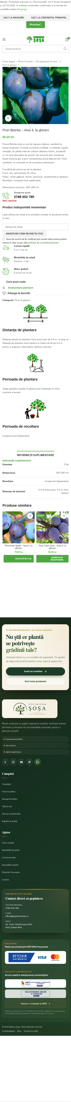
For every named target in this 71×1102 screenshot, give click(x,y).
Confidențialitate (8, 1031)
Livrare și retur (9, 857)
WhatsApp (35, 24)
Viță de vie (7, 806)
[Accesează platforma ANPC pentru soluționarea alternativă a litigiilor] (35, 983)
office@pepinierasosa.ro (16, 916)
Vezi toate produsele (35, 681)
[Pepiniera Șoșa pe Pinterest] (29, 762)
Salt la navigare (13, 17)
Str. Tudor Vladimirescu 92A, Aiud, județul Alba (18, 926)
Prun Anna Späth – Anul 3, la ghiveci (18, 547)
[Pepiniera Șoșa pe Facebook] (5, 762)
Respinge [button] (22, 9)
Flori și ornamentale (11, 814)
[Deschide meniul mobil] (4, 39)
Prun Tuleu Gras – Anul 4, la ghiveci (52, 547)
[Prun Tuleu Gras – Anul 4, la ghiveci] (52, 527)
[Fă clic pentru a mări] (8, 118)
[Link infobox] (35, 196)
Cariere (5, 879)
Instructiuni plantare (20, 287)
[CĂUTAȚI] (65, 48)
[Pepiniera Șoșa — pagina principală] (29, 708)
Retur (19, 1031)
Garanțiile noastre (10, 865)
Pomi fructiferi (8, 791)
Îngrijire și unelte (9, 821)
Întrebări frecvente (11, 872)
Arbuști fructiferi (9, 799)
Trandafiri (6, 784)
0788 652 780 (12, 908)
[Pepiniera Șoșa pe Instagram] (13, 762)
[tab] (35, 455)
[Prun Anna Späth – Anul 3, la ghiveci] (18, 527)
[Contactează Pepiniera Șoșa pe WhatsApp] (37, 762)
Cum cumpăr (8, 842)
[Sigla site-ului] (35, 39)
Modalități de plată (10, 850)
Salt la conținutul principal (49, 17)
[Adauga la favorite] (30, 516)
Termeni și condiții (31, 1031)
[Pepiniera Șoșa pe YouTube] (21, 762)
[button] (19, 558)
